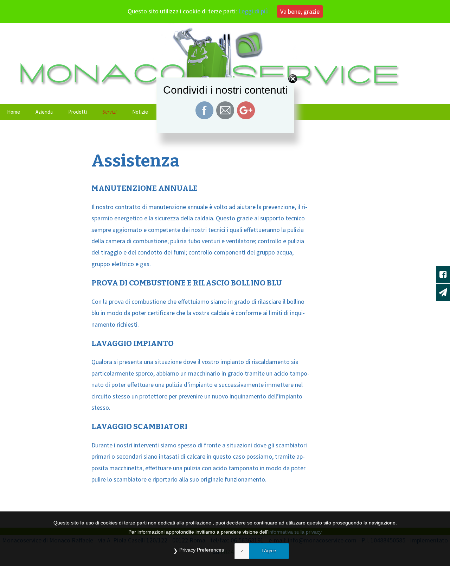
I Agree (269, 550)
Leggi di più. (254, 11)
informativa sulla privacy (295, 531)
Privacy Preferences (201, 550)
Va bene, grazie (300, 11)
